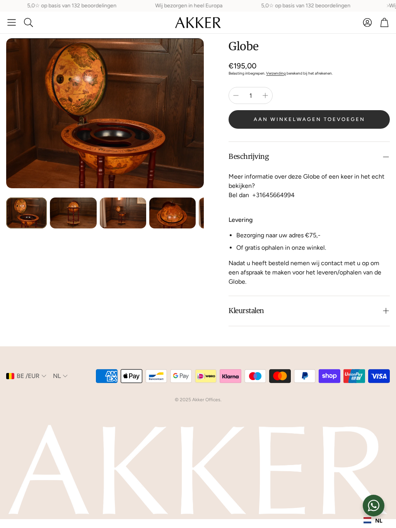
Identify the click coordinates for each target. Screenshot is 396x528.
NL (378, 520)
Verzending (276, 73)
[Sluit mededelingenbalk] (388, 6)
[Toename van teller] (265, 95)
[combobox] (373, 520)
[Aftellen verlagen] (236, 95)
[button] (11, 22)
